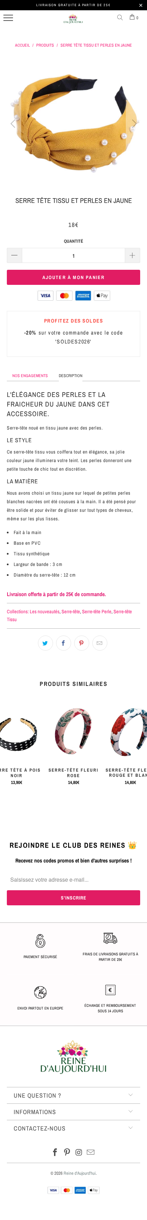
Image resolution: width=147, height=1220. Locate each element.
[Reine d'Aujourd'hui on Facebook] (55, 1153)
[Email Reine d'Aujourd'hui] (91, 1153)
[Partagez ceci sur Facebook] (63, 643)
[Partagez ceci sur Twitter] (45, 643)
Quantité (73, 241)
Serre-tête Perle (96, 611)
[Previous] (13, 124)
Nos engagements (30, 375)
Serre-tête (71, 611)
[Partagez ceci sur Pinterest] (81, 643)
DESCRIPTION (70, 375)
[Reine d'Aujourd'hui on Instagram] (79, 1153)
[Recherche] (121, 18)
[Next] (133, 124)
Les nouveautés (44, 611)
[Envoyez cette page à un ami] (99, 643)
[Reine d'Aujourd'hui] (73, 21)
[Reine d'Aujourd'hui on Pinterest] (67, 1153)
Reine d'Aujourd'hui (80, 1173)
